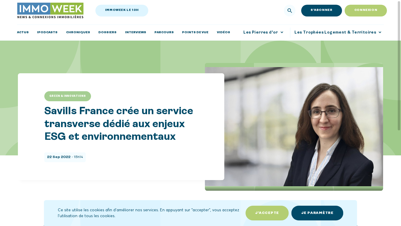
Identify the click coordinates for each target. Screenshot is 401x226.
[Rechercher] (289, 10)
